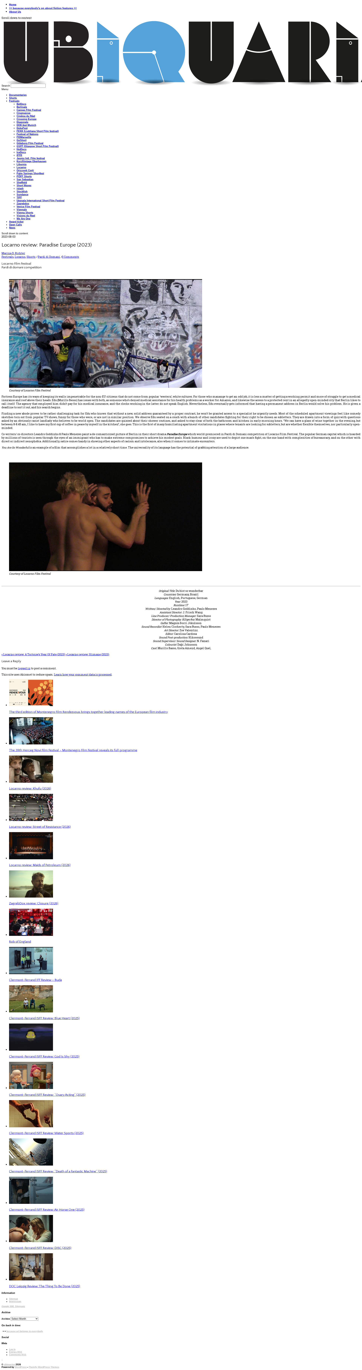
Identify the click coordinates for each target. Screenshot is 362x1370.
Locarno (21, 167)
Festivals (14, 101)
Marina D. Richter (13, 253)
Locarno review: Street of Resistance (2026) (40, 827)
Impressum (15, 1301)
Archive (6, 1319)
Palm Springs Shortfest (30, 173)
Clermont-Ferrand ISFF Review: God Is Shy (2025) (44, 1056)
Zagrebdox (23, 203)
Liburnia (21, 164)
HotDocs (21, 149)
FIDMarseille (24, 137)
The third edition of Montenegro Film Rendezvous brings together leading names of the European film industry (88, 712)
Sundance (22, 194)
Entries (15, 1352)
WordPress (21, 1367)
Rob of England (20, 942)
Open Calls (15, 224)
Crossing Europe (26, 119)
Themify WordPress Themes (44, 1367)
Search (6, 85)
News (12, 227)
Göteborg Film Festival (30, 143)
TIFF (19, 197)
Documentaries (18, 95)
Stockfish (22, 191)
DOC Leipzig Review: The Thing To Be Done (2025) (44, 1286)
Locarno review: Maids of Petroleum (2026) (40, 865)
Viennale (22, 209)
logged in (24, 668)
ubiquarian (9, 1364)
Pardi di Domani (49, 257)
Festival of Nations (27, 134)
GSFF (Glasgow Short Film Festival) (38, 146)
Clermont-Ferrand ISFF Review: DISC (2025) (40, 1248)
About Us (15, 11)
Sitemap (13, 1299)
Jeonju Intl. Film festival (31, 158)
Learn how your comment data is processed (83, 674)
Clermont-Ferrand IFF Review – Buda (35, 980)
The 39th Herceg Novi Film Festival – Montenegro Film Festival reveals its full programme (73, 750)
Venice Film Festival (28, 206)
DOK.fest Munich (26, 125)
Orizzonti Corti (25, 170)
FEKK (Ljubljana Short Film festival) (38, 131)
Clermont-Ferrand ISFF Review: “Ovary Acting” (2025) (47, 1095)
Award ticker (16, 221)
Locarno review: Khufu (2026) (30, 788)
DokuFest (22, 128)
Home (12, 4)
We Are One (23, 218)
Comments (17, 1354)
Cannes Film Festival (29, 110)
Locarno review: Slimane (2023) (87, 654)
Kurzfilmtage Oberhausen (31, 161)
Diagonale (22, 122)
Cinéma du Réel (26, 116)
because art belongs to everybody (24, 1331)
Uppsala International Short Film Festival (40, 200)
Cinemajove (23, 113)
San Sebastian (25, 179)
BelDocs (21, 104)
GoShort (21, 140)
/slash (20, 188)
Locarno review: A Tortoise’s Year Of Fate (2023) (33, 654)
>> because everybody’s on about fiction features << (43, 8)
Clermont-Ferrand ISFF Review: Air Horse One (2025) (46, 1210)
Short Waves (24, 185)
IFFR (19, 155)
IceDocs (21, 152)
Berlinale (22, 107)
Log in (12, 1349)
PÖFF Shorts (24, 176)
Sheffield (22, 182)
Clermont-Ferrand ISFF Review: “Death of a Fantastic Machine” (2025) (58, 1171)
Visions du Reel (26, 215)
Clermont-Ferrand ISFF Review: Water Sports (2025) (46, 1133)
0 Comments (70, 257)
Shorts (13, 98)
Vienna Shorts (25, 212)
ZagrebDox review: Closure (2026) (33, 903)
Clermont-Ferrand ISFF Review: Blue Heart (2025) (44, 1018)
